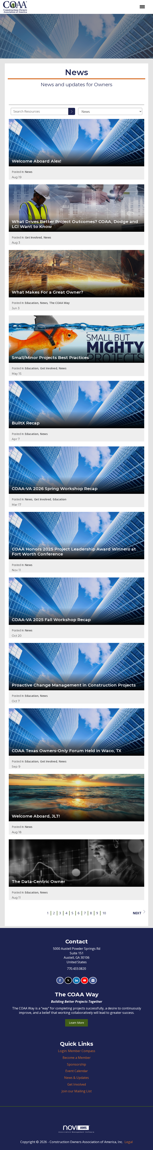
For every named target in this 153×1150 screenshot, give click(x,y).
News (28, 172)
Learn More (76, 1023)
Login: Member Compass (76, 1051)
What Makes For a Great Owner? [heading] (47, 292)
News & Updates (76, 1077)
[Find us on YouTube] (84, 980)
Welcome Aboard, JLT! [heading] (36, 816)
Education (31, 303)
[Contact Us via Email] (93, 980)
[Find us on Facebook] (60, 980)
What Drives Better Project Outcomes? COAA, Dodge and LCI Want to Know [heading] (75, 224)
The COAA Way (59, 303)
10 (104, 913)
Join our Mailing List (77, 1091)
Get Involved (33, 237)
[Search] (71, 111)
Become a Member (77, 1057)
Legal (129, 1142)
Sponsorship (76, 1064)
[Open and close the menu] (88, 7)
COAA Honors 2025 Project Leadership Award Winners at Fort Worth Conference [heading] (74, 551)
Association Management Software (76, 1132)
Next (137, 913)
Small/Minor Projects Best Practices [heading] (50, 357)
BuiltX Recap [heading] (25, 423)
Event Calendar (76, 1071)
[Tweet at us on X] (68, 980)
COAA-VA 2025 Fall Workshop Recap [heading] (51, 619)
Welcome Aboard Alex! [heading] (36, 161)
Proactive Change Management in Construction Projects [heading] (74, 685)
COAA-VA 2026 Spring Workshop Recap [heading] (54, 488)
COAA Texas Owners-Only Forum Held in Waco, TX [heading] (66, 750)
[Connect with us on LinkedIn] (76, 980)
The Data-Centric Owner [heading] (38, 881)
